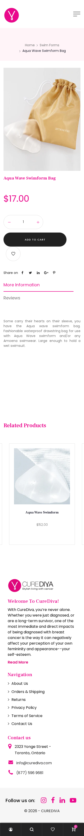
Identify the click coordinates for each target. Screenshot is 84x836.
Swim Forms (49, 45)
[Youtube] (73, 800)
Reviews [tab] (12, 298)
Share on (11, 272)
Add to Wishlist (13, 254)
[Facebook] (53, 800)
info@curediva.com (34, 763)
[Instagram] (43, 800)
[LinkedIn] (62, 800)
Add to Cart (35, 239)
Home (30, 45)
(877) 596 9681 (29, 772)
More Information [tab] (22, 285)
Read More (18, 662)
